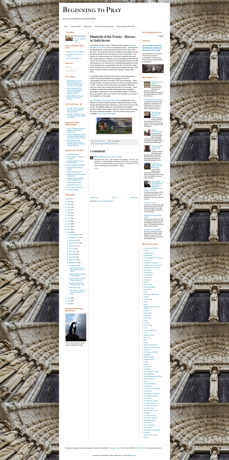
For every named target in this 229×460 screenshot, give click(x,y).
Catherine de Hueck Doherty (153, 265)
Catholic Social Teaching (152, 267)
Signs (146, 381)
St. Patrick (147, 413)
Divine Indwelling (149, 287)
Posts (69, 67)
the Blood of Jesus (150, 420)
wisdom (146, 437)
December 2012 (74, 235)
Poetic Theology (149, 357)
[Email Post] (108, 141)
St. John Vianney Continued (153, 100)
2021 (69, 207)
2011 (69, 298)
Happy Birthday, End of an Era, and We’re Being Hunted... (75, 97)
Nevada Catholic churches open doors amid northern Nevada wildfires (75, 110)
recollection (147, 366)
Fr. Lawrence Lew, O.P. (115, 448)
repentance (147, 369)
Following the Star (74, 287)
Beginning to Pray (92, 10)
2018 (69, 215)
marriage (147, 337)
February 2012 (74, 262)
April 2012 (72, 257)
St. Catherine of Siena (151, 396)
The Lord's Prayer (149, 425)
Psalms (146, 364)
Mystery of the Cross (150, 345)
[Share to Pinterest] (119, 141)
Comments (71, 71)
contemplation (148, 275)
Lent (145, 328)
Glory (145, 301)
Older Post (134, 197)
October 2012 (73, 240)
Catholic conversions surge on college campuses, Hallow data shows (76, 115)
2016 (69, 221)
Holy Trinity (147, 318)
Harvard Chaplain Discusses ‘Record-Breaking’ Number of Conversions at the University (76, 136)
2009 (69, 303)
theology (146, 432)
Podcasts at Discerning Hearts (104, 26)
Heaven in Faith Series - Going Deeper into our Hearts (76, 269)
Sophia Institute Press (74, 182)
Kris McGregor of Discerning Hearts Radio (105, 100)
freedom (146, 297)
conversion (147, 277)
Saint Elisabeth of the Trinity (126, 26)
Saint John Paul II (149, 379)
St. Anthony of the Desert (152, 388)
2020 (69, 210)
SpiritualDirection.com (74, 58)
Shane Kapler (98, 157)
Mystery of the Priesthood (152, 347)
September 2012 (74, 243)
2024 (69, 199)
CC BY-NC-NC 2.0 (141, 448)
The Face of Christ (150, 203)
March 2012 (73, 260)
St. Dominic (147, 398)
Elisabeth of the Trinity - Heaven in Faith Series (157, 165)
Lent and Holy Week (150, 330)
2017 (69, 218)
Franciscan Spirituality (151, 294)
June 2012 (72, 251)
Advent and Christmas (151, 248)
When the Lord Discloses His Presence (156, 114)
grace (146, 304)
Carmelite (98, 143)
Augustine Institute (73, 154)
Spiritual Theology (150, 384)
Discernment (148, 284)
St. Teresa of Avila (149, 415)
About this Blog (76, 26)
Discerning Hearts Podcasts (76, 165)
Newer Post (94, 197)
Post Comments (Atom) (106, 201)
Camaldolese (148, 255)
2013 (69, 229)
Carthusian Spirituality (151, 263)
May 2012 (72, 254)
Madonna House (149, 335)
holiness (146, 311)
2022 (69, 204)
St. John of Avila (149, 408)
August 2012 (73, 246)
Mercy (146, 342)
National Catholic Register (75, 52)
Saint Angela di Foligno (151, 371)
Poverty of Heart (149, 359)
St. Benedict (148, 391)
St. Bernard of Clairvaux (151, 393)
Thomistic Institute (73, 190)
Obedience (147, 349)
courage (146, 280)
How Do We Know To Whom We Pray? (157, 147)
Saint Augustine (149, 374)
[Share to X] (115, 141)
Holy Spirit (147, 315)
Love (145, 332)
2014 (69, 226)
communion (147, 270)
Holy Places (148, 313)
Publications (88, 26)
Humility (146, 323)
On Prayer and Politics (151, 352)
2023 (69, 201)
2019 (69, 212)
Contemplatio (148, 272)
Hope (146, 320)
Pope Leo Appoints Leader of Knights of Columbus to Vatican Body (76, 130)
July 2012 (72, 248)
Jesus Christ (148, 325)
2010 (69, 301)
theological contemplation (152, 430)
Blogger (133, 455)
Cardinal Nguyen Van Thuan (153, 258)
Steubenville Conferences (75, 187)
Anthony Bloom (149, 253)
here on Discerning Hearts (105, 114)
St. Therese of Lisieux (151, 418)
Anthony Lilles (81, 36)
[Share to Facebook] (117, 141)
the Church (147, 422)
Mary (145, 340)
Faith (145, 292)
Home (66, 26)
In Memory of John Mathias (152, 229)
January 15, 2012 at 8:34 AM (113, 157)
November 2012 (74, 237)
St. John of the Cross (150, 410)
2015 (69, 224)
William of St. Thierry (150, 435)
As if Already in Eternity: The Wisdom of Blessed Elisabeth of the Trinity (152, 47)
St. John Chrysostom (150, 405)
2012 (69, 232)
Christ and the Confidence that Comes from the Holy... (77, 292)
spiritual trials (148, 386)
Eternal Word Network (74, 172)
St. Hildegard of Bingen (151, 401)
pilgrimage (147, 354)
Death (146, 282)
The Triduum (148, 427)
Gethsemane (148, 299)
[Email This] (112, 141)
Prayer (146, 362)
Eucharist (147, 289)
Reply (96, 168)
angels (146, 250)
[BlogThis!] (114, 141)
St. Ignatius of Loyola (150, 403)
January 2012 (73, 265)
